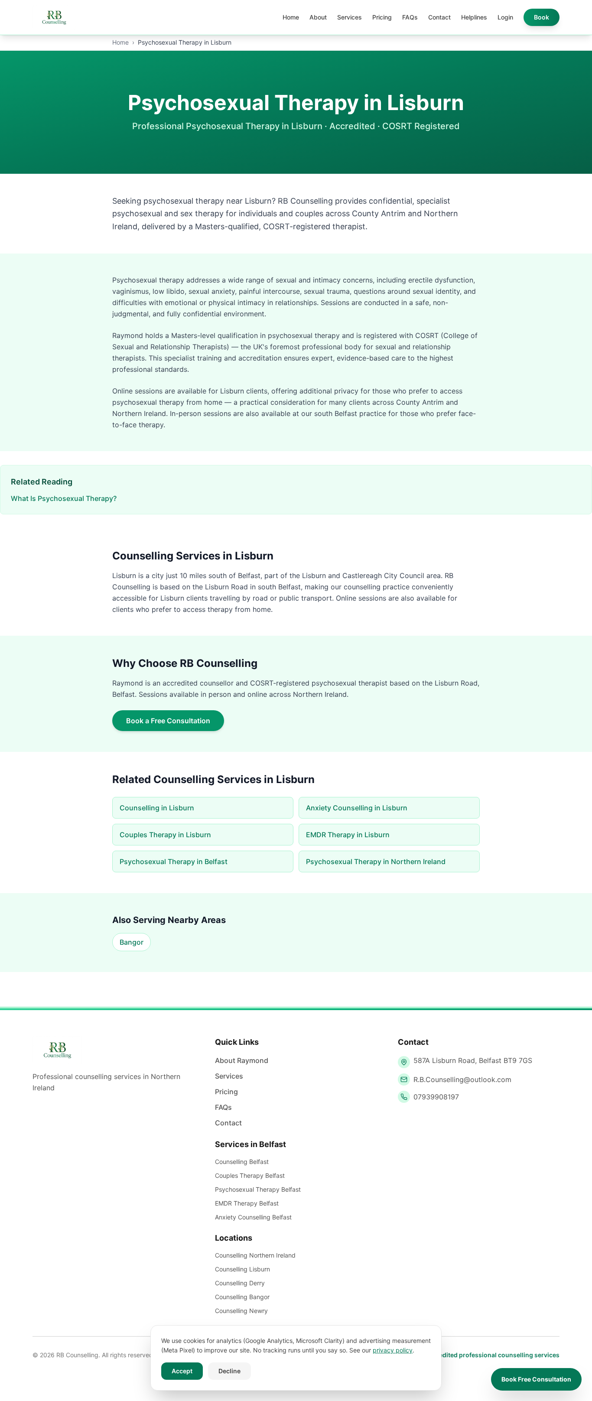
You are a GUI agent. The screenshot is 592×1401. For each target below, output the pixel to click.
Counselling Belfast (242, 1161)
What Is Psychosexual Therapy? (64, 498)
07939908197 (436, 1096)
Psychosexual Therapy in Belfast (174, 861)
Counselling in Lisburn (157, 807)
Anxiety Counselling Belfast (253, 1217)
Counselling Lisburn (242, 1269)
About (318, 17)
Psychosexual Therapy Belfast (258, 1189)
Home (291, 17)
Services (349, 17)
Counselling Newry (241, 1310)
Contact (439, 17)
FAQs (410, 17)
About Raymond (241, 1060)
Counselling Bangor (242, 1296)
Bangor (131, 942)
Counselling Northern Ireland (255, 1255)
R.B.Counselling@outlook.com (462, 1079)
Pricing (382, 17)
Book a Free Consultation (168, 720)
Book (541, 17)
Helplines (474, 17)
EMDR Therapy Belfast (247, 1203)
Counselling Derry (240, 1283)
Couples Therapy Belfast (250, 1175)
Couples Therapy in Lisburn (165, 834)
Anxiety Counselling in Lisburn (356, 807)
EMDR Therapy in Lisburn (348, 834)
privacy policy (393, 1350)
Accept (182, 1371)
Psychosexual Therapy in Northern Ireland (376, 861)
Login (505, 17)
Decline (229, 1371)
